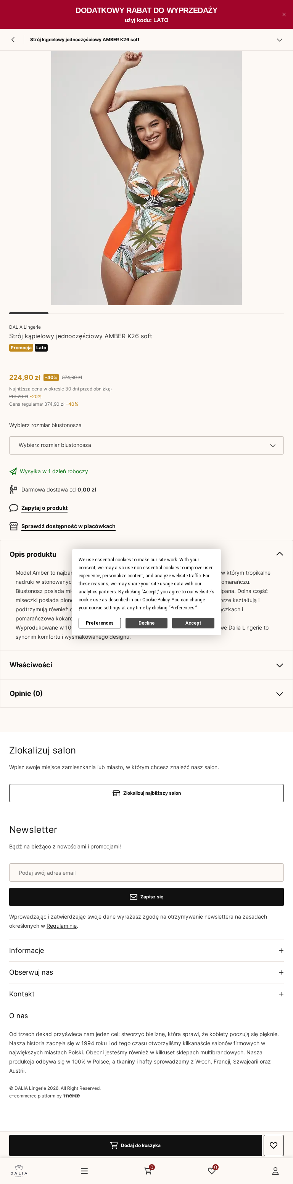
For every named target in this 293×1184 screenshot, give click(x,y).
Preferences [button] (183, 607)
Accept (193, 622)
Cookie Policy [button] (155, 599)
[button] (284, 14)
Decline (146, 622)
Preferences (100, 622)
